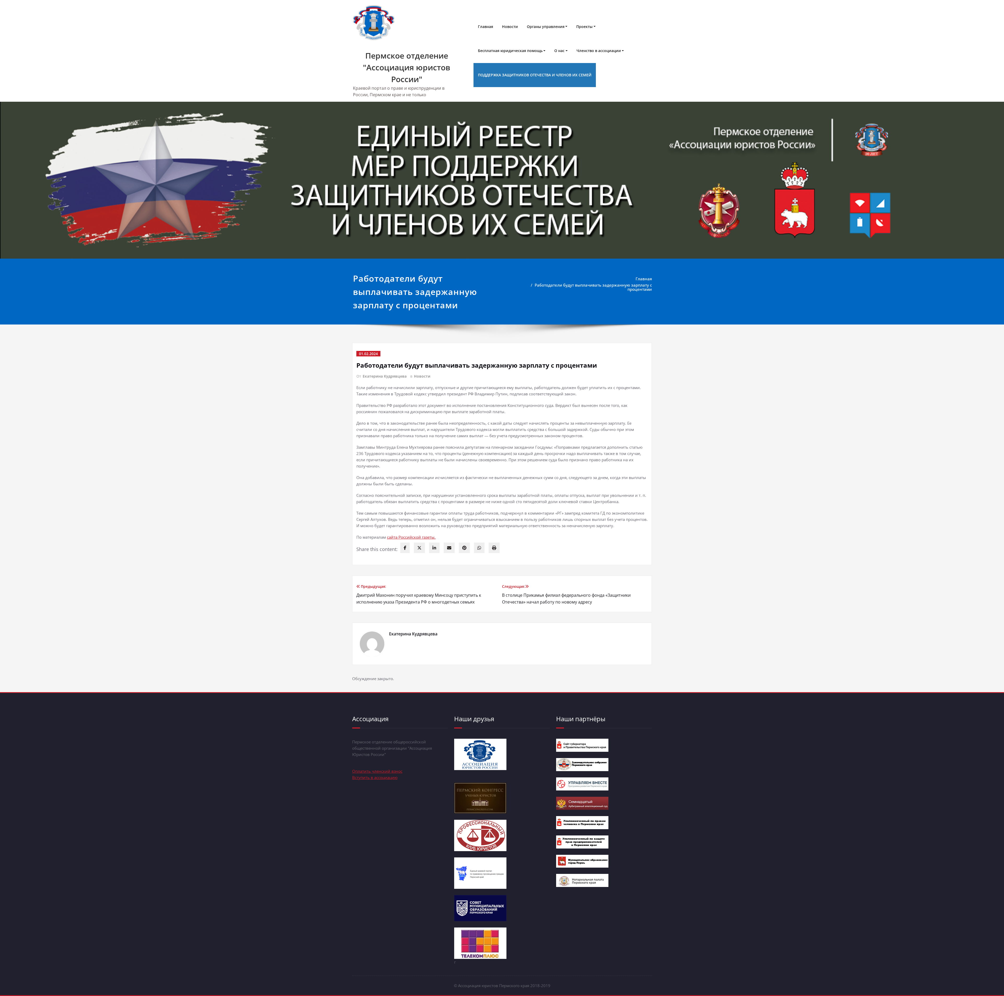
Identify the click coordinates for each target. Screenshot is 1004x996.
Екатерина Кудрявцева (385, 376)
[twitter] (419, 548)
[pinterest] (464, 548)
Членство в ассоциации (599, 50)
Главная (485, 26)
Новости (510, 26)
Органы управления (545, 26)
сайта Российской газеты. (411, 537)
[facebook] (405, 548)
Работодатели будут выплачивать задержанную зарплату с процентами (593, 287)
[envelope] (449, 548)
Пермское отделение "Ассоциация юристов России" (406, 67)
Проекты (584, 26)
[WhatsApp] (479, 548)
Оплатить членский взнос (377, 771)
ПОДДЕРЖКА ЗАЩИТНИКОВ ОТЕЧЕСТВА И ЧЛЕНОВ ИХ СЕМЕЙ (534, 74)
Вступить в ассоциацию (374, 777)
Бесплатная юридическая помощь (510, 50)
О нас (559, 50)
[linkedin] (434, 548)
